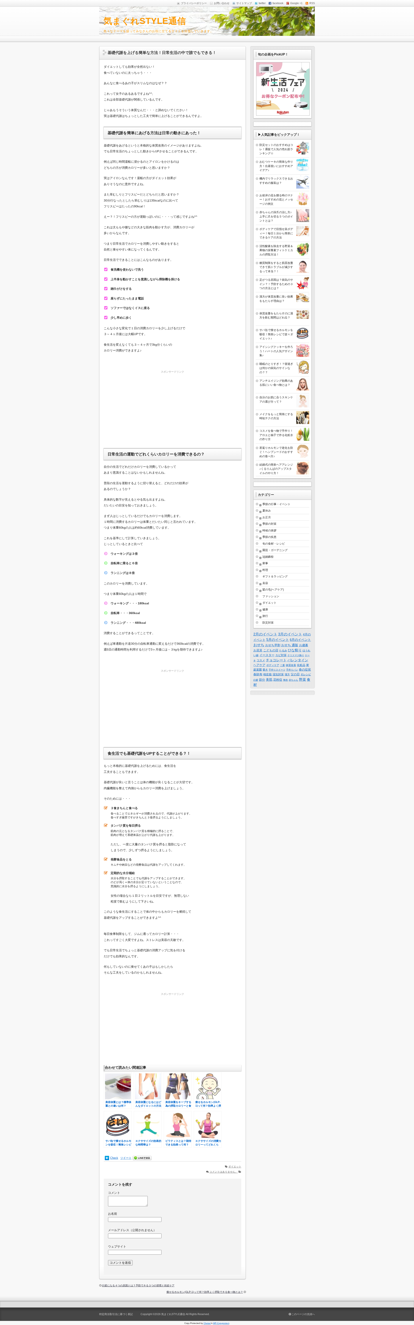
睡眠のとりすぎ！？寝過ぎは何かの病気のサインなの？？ (276, 368)
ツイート (126, 1158)
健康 (265, 609)
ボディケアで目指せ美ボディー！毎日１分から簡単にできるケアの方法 (276, 233)
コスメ (261, 660)
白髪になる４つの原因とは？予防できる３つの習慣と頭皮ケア (138, 1285)
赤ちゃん (293, 680)
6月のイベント (300, 639)
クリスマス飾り (295, 655)
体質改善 (291, 665)
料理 (265, 570)
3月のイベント (290, 634)
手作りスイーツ (277, 669)
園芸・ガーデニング (275, 550)
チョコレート (276, 660)
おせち (258, 645)
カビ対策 (281, 655)
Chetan (207, 1323)
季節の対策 (269, 523)
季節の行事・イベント (276, 504)
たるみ (283, 650)
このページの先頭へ (303, 1314)
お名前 (112, 1213)
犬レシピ (306, 674)
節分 (262, 679)
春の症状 (305, 669)
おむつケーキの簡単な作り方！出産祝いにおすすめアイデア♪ (276, 166)
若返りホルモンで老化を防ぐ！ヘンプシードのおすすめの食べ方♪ (276, 452)
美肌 (269, 679)
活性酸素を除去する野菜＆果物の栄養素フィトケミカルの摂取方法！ (276, 250)
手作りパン (292, 669)
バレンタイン (297, 660)
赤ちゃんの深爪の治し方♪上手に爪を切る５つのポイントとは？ (276, 216)
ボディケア (272, 665)
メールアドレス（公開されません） (132, 1230)
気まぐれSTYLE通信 (145, 21)
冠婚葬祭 (268, 556)
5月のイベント (277, 639)
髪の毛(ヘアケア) (273, 589)
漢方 (287, 674)
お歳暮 (303, 645)
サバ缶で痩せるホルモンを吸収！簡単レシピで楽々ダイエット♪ (276, 334)
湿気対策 (278, 674)
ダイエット (234, 1166)
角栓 (285, 680)
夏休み (266, 510)
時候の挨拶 (269, 530)
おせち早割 (272, 645)
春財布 (257, 674)
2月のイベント (265, 634)
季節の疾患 (269, 537)
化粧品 (301, 665)
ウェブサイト (117, 1246)
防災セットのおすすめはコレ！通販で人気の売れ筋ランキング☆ (276, 149)
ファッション (270, 596)
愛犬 (265, 669)
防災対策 (268, 622)
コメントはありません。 (223, 1171)
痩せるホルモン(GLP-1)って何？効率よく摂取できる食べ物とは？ (204, 1291)
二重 (282, 665)
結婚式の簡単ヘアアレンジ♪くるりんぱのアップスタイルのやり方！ (276, 469)
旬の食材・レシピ (273, 543)
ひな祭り (295, 650)
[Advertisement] (172, 404)
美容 (265, 583)
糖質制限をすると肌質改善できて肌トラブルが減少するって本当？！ (276, 267)
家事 (265, 563)
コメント (114, 1192)
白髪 (255, 680)
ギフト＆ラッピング (275, 576)
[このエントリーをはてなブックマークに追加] (107, 1158)
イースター (266, 655)
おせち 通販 (289, 645)
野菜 (302, 679)
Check (114, 1158)
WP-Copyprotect (221, 1323)
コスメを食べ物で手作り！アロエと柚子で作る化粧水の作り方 (276, 435)
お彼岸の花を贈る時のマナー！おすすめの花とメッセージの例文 (276, 199)
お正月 (266, 517)
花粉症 (277, 679)
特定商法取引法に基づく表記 (116, 1314)
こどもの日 (270, 650)
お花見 (257, 650)
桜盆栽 (267, 674)
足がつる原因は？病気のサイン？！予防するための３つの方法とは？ (276, 284)
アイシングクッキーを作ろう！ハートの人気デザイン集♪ (276, 351)
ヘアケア (259, 665)
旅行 (265, 616)
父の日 (295, 674)
